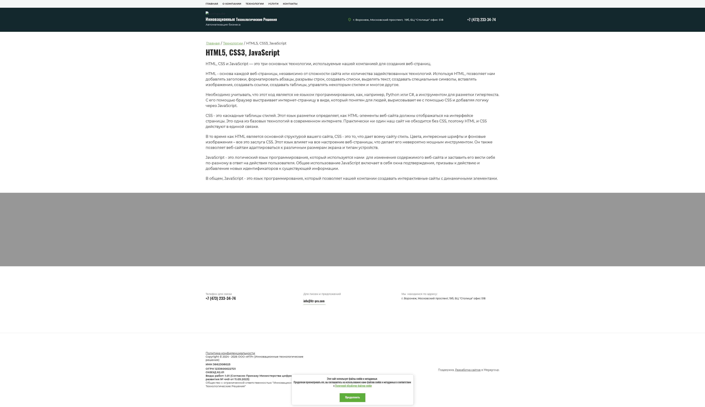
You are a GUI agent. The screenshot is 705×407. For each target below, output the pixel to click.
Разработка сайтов (468, 370)
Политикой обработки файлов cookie (353, 386)
